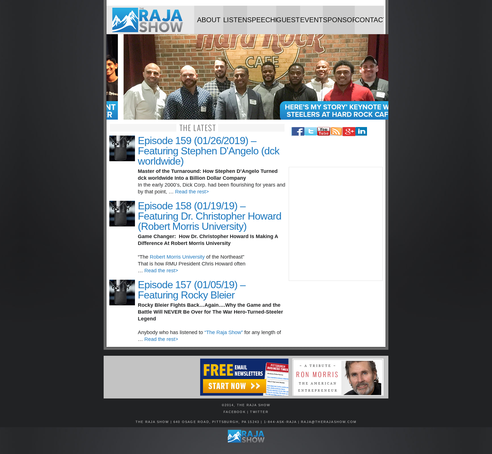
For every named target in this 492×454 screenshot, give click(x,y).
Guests (288, 20)
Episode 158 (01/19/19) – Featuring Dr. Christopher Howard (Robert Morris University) (209, 216)
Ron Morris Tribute (338, 377)
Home (150, 20)
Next (384, 77)
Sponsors (339, 20)
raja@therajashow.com (328, 422)
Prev (108, 77)
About (209, 20)
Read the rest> (192, 192)
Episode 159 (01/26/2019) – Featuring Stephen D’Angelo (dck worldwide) (208, 151)
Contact (369, 20)
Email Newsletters (244, 377)
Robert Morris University (177, 257)
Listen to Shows (235, 25)
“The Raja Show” (223, 332)
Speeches (261, 20)
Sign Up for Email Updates (151, 377)
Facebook (235, 412)
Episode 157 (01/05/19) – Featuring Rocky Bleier (191, 290)
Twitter (259, 412)
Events (311, 20)
